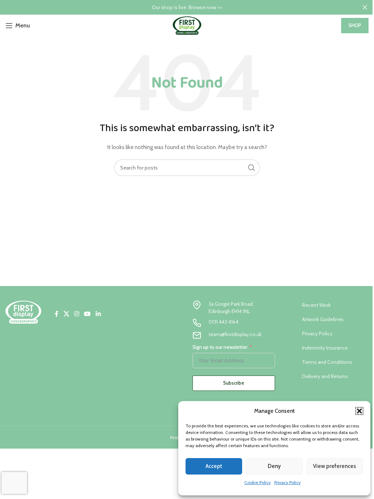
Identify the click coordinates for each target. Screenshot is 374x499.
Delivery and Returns (325, 376)
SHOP (354, 25)
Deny (274, 466)
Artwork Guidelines (323, 319)
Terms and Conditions (327, 362)
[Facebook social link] (56, 314)
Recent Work (316, 305)
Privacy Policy (287, 482)
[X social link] (66, 314)
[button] (359, 411)
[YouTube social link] (87, 314)
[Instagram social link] (76, 314)
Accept (214, 466)
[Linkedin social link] (98, 314)
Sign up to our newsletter (219, 347)
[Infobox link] (233, 308)
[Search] (251, 167)
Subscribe (233, 383)
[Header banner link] (187, 7)
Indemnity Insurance (325, 347)
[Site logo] (187, 25)
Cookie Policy (257, 482)
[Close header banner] (365, 7)
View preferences (334, 466)
